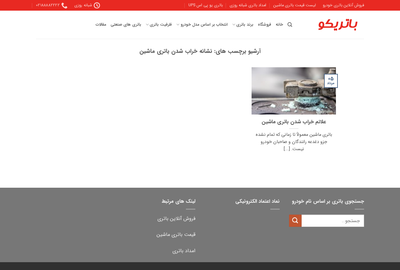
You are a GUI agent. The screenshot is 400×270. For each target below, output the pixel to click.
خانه (279, 25)
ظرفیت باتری (161, 25)
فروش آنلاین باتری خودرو (343, 5)
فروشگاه (264, 25)
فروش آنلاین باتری (176, 218)
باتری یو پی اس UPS (205, 5)
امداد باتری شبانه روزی (248, 5)
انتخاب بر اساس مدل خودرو (204, 25)
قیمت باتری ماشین (176, 234)
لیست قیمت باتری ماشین (294, 5)
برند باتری (244, 25)
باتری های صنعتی (126, 25)
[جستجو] (290, 25)
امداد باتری (183, 251)
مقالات (101, 25)
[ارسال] (295, 221)
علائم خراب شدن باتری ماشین (294, 122)
